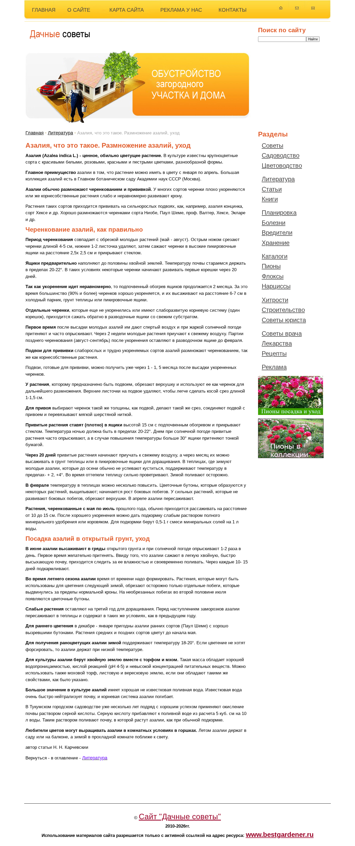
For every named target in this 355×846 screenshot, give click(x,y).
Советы (272, 145)
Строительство (283, 309)
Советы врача (282, 333)
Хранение (276, 242)
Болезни (273, 222)
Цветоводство (282, 165)
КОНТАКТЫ (233, 10)
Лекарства (277, 343)
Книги (270, 199)
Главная (34, 132)
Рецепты (274, 353)
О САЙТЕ (78, 10)
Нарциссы (276, 286)
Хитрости (275, 299)
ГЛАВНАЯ (43, 10)
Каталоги (274, 256)
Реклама (274, 366)
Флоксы (273, 276)
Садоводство (280, 155)
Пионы (271, 266)
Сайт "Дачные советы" (180, 816)
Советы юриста (284, 319)
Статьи (272, 189)
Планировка (279, 212)
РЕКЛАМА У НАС (181, 10)
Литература (60, 132)
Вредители (277, 232)
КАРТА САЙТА (126, 10)
